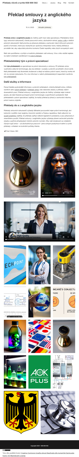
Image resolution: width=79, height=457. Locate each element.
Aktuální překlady (44, 27)
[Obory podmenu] (47, 2)
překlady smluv (33, 90)
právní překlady (36, 56)
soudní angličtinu (10, 116)
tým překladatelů (10, 77)
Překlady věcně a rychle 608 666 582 (20, 3)
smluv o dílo (62, 40)
